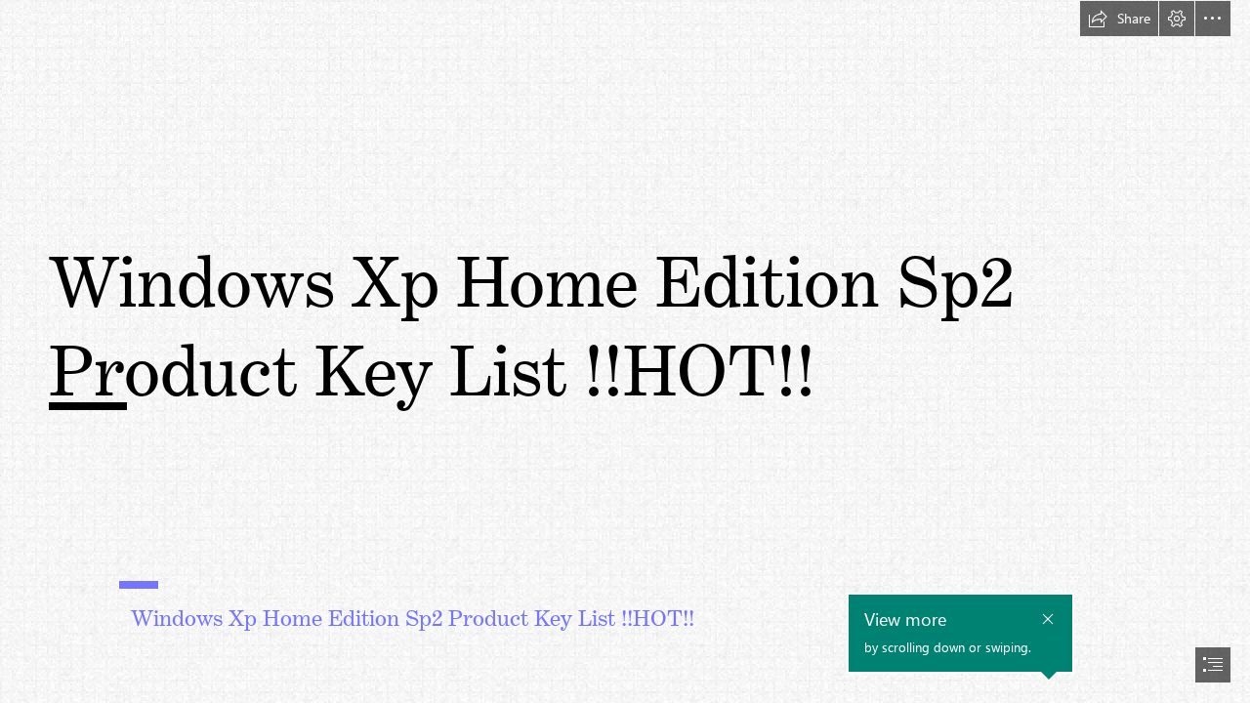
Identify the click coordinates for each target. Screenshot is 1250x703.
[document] (625, 351)
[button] (1119, 18)
